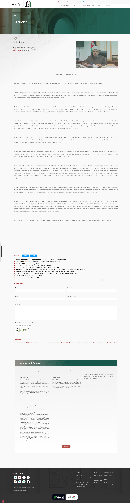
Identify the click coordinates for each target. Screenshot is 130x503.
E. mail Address (71, 288)
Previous (25, 255)
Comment (18, 304)
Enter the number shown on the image (26, 323)
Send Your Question (109, 485)
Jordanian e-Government (82, 482)
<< (100, 280)
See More (66, 446)
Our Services (96, 478)
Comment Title (71, 296)
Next (34, 255)
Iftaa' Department (108, 472)
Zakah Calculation (97, 475)
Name (17, 288)
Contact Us (107, 5)
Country (17, 296)
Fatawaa (95, 472)
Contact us (79, 475)
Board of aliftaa (108, 475)
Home (14, 15)
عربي (114, 2)
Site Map (78, 472)
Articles (106, 482)
